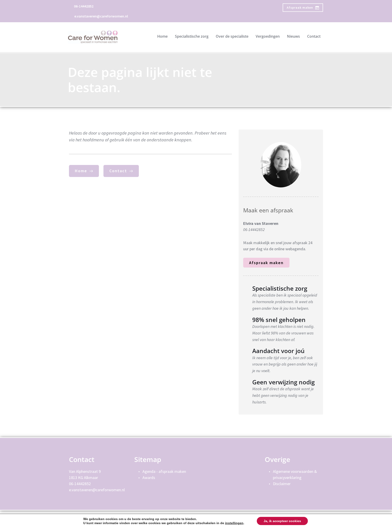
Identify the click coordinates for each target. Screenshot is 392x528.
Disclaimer (282, 483)
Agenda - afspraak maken (164, 471)
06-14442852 (83, 6)
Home (162, 36)
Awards (148, 477)
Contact (314, 36)
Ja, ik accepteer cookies (282, 521)
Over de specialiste (232, 36)
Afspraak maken (266, 262)
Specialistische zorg (191, 36)
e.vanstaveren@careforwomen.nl (101, 16)
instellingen (234, 523)
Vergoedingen (268, 36)
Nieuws (293, 36)
